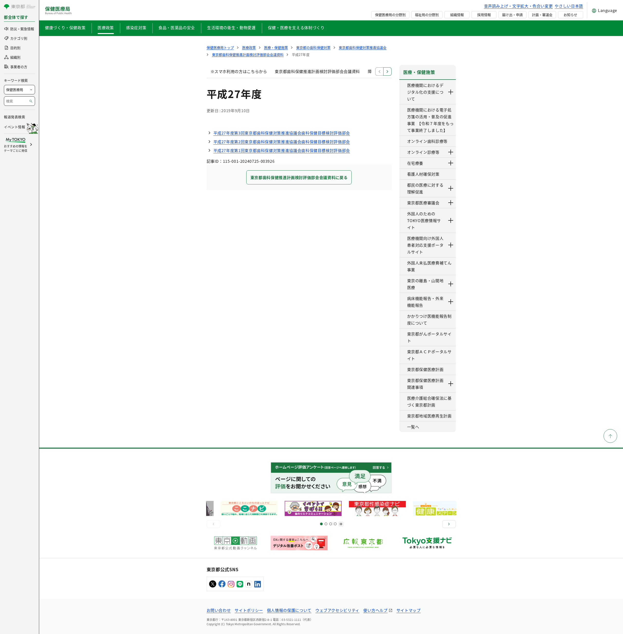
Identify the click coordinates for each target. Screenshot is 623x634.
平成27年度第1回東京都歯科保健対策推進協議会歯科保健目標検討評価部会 (281, 150)
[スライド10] (335, 524)
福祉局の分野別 (427, 14)
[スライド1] (321, 524)
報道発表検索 (14, 116)
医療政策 (106, 27)
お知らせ (570, 14)
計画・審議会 (542, 14)
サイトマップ (408, 610)
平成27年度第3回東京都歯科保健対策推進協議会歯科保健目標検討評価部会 (281, 133)
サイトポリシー (249, 610)
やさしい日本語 (569, 6)
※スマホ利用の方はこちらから (239, 71)
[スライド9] (330, 524)
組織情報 (457, 14)
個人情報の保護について (289, 610)
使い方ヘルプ (375, 610)
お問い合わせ (219, 610)
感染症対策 (136, 27)
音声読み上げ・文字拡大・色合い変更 (518, 6)
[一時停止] (341, 524)
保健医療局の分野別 (390, 14)
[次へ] (449, 524)
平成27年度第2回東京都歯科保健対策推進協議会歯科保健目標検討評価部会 (281, 142)
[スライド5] (326, 524)
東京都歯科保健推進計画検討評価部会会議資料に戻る (299, 177)
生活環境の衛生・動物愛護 (231, 27)
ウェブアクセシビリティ (337, 610)
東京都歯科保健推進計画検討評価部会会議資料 (317, 71)
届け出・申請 (512, 14)
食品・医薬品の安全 (176, 27)
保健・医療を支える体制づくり (296, 27)
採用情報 (484, 14)
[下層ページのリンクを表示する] (451, 92)
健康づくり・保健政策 (65, 27)
